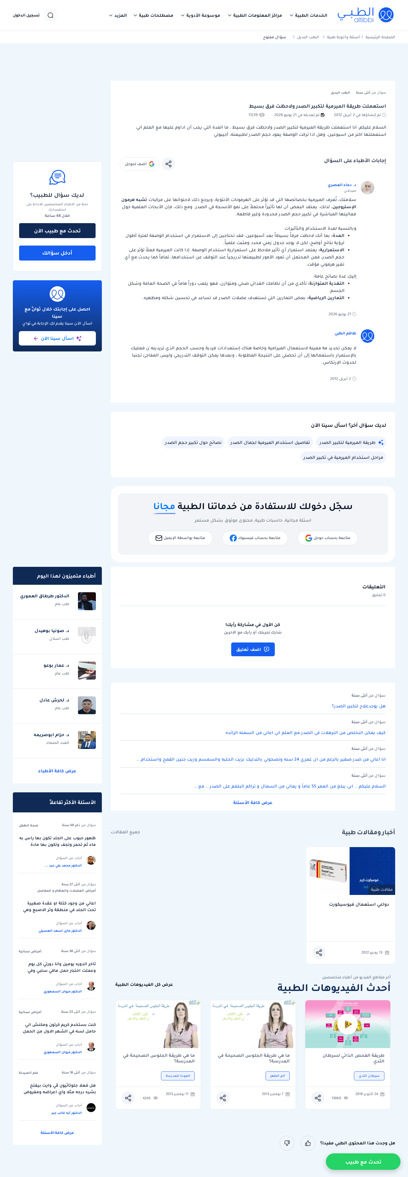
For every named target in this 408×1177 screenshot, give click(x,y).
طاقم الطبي (345, 333)
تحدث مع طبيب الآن (57, 231)
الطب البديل (308, 37)
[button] (308, 15)
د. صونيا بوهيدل (52, 630)
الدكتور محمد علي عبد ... (63, 865)
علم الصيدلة (28, 1072)
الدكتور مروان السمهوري (63, 991)
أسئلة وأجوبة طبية (343, 37)
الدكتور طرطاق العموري (44, 595)
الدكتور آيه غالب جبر (66, 1112)
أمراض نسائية (30, 951)
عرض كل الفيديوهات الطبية (144, 984)
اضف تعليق (248, 649)
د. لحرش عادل (54, 700)
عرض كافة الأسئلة (252, 802)
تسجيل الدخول (26, 15)
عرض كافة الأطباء (57, 770)
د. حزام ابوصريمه (51, 734)
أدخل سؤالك (57, 253)
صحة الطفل (28, 825)
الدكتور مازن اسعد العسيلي (60, 930)
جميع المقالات (125, 832)
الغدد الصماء (57, 742)
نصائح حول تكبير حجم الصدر (193, 442)
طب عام (62, 604)
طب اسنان (59, 638)
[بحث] (50, 15)
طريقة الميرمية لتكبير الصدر (347, 442)
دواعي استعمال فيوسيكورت (359, 904)
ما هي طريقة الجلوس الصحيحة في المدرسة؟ (254, 1058)
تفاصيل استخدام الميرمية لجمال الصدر (270, 442)
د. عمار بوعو (56, 665)
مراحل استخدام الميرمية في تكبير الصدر (343, 457)
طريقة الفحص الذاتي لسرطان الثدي (353, 1058)
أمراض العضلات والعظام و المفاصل (66, 890)
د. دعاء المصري (342, 185)
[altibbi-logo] (366, 15)
